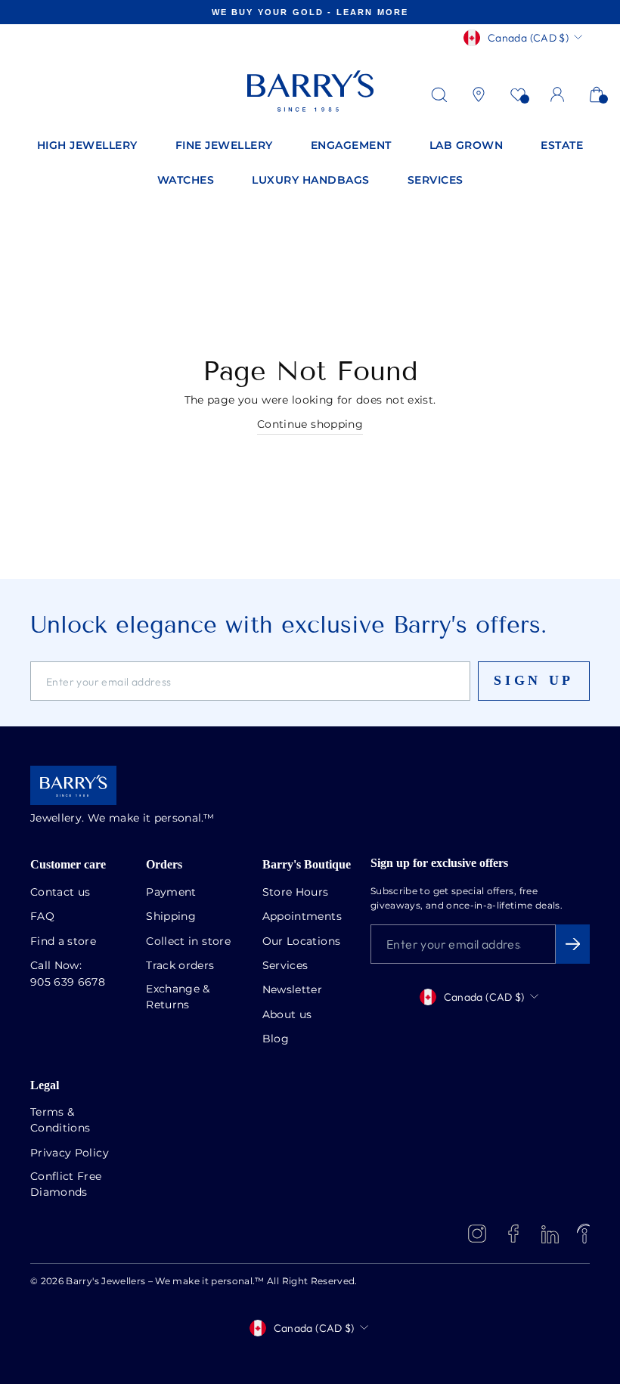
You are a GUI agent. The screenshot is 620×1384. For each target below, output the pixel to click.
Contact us (60, 892)
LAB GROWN (466, 146)
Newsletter (292, 990)
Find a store (63, 941)
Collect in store (188, 941)
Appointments (302, 916)
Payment (171, 892)
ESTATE (562, 146)
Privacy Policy (69, 1153)
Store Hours (295, 892)
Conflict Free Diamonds (66, 1184)
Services (285, 966)
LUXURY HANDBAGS (311, 180)
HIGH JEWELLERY (87, 146)
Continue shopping (310, 424)
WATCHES (186, 180)
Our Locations (301, 941)
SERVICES (435, 180)
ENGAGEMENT (351, 146)
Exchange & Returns (178, 997)
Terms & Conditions (60, 1120)
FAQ (42, 916)
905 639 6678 (67, 982)
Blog (275, 1039)
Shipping (171, 916)
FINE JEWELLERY (224, 146)
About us (287, 1015)
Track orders (180, 966)
